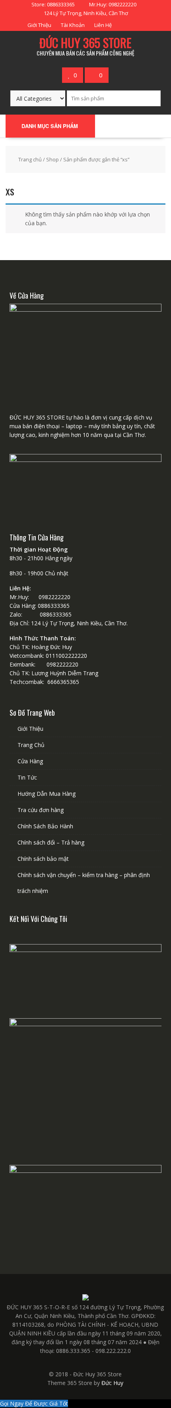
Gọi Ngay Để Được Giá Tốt (34, 1403)
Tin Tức (27, 777)
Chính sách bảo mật (43, 858)
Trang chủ (30, 159)
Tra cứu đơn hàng (40, 810)
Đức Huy (112, 1383)
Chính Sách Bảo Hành (45, 826)
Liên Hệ (103, 25)
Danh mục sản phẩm (49, 126)
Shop (52, 159)
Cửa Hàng (30, 761)
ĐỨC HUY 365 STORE (85, 43)
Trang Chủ (31, 745)
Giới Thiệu (39, 25)
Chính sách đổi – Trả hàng (50, 842)
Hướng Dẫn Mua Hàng (46, 793)
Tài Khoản (73, 25)
